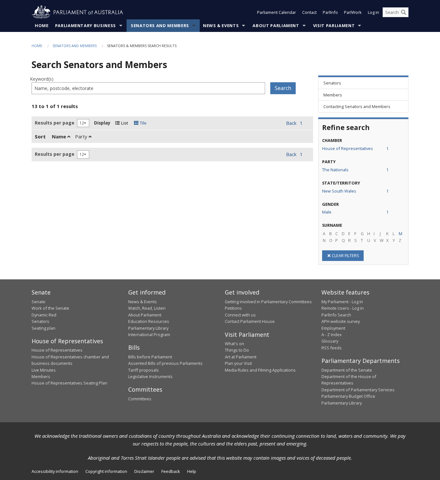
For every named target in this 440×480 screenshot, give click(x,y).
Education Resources (148, 321)
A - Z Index (331, 334)
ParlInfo (330, 12)
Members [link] (332, 95)
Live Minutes (44, 370)
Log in (373, 12)
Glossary (329, 341)
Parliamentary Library (148, 328)
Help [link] (191, 471)
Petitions (233, 308)
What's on (234, 343)
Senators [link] (332, 83)
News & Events (221, 25)
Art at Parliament (240, 357)
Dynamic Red (44, 315)
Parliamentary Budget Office (348, 396)
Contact (309, 12)
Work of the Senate (50, 308)
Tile (143, 123)
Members (41, 376)
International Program (149, 334)
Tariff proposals (143, 370)
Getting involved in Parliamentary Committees (268, 302)
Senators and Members (160, 25)
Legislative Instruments (150, 376)
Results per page (54, 123)
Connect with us (240, 315)
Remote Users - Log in (342, 308)
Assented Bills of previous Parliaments (165, 363)
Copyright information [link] (106, 471)
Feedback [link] (170, 471)
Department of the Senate (346, 370)
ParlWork (353, 12)
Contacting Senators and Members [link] (356, 106)
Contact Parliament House (250, 321)
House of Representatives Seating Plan (69, 383)
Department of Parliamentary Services (358, 390)
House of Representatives (57, 350)
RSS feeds (331, 348)
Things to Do (237, 350)
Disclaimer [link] (144, 471)
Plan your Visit (238, 363)
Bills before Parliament (150, 357)
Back (291, 123)
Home (42, 25)
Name (59, 136)
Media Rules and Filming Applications (260, 370)
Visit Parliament (334, 25)
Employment (333, 328)
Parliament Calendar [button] (276, 12)
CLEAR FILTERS (345, 255)
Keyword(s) (41, 79)
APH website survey (340, 321)
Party (82, 136)
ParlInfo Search (336, 315)
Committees (139, 399)
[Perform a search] (403, 12)
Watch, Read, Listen (147, 308)
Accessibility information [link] (55, 471)
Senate (38, 302)
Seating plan (43, 328)
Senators (40, 321)
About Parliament (276, 25)
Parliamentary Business (85, 25)
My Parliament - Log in (342, 302)
